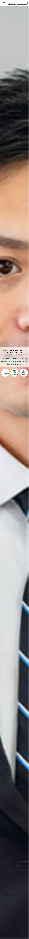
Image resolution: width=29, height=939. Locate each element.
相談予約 (13, 3)
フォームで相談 (23, 3)
